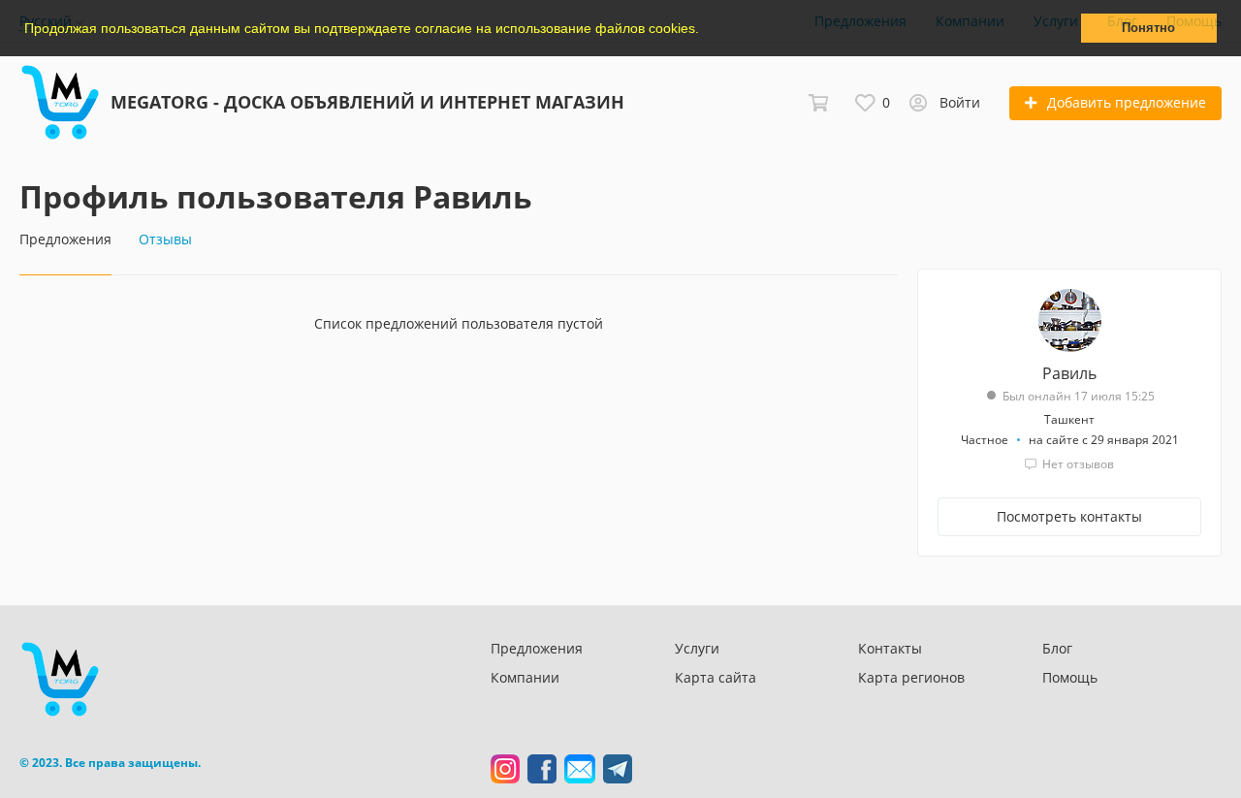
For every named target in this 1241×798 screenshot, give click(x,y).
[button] (706, 30)
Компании (525, 677)
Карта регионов (911, 677)
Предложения (537, 648)
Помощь (1070, 677)
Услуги (697, 648)
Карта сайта (715, 677)
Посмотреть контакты (1069, 516)
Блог (1057, 648)
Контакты (890, 648)
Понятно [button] (1148, 28)
